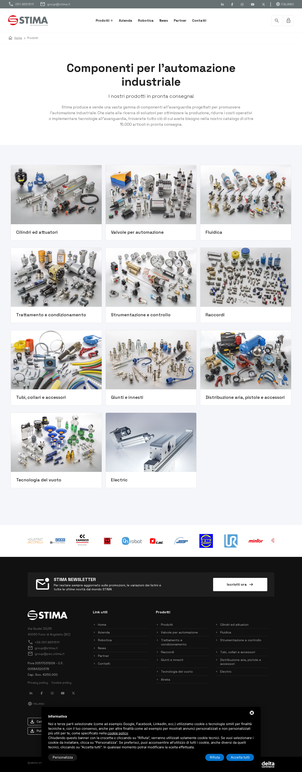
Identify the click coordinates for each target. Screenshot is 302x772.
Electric (225, 672)
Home (102, 625)
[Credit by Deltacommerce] (264, 764)
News (163, 20)
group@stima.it (55, 4)
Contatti (199, 20)
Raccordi (167, 652)
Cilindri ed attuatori (234, 625)
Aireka (165, 679)
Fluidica (225, 632)
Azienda (125, 20)
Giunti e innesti (172, 660)
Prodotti (102, 20)
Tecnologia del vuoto (177, 672)
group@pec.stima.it (46, 654)
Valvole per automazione (179, 632)
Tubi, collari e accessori (237, 652)
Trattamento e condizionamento (174, 642)
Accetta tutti (240, 757)
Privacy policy (38, 683)
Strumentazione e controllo (240, 640)
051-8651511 (21, 4)
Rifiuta (215, 757)
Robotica (146, 20)
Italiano (285, 4)
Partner (180, 20)
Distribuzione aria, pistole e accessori (240, 662)
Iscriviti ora (240, 584)
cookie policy (117, 733)
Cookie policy (61, 683)
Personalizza (63, 757)
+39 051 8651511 (43, 642)
